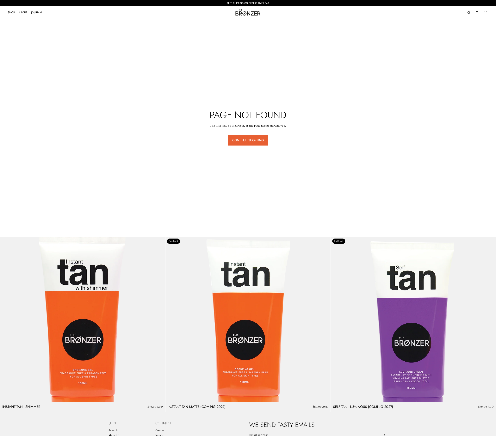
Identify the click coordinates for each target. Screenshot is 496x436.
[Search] (469, 12)
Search (113, 430)
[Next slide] (159, 319)
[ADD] (159, 396)
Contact (160, 430)
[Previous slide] (6, 319)
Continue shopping (248, 140)
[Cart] (485, 12)
